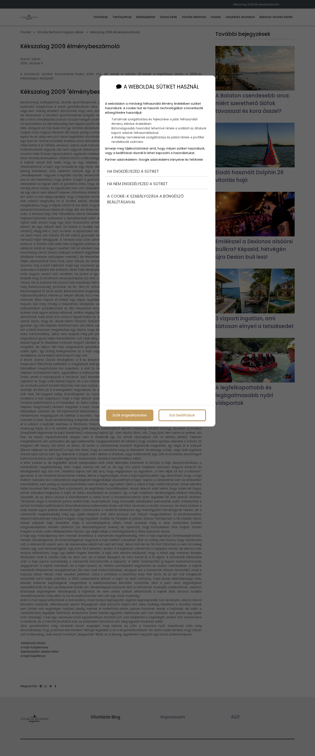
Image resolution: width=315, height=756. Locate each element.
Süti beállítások (182, 415)
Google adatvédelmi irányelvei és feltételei (171, 159)
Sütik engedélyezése (129, 415)
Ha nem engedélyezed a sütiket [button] (137, 183)
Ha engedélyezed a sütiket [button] (133, 171)
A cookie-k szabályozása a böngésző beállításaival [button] (145, 199)
